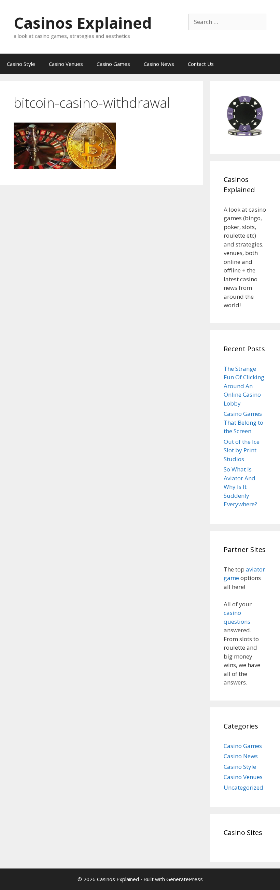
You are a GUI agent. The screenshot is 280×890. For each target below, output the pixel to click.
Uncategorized (243, 787)
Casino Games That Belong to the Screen (243, 422)
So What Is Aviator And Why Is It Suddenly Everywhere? (240, 486)
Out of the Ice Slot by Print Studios (242, 450)
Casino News (159, 63)
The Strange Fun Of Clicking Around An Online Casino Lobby (244, 386)
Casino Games (113, 63)
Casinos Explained (83, 22)
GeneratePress (184, 879)
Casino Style (21, 63)
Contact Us (201, 63)
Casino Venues (66, 63)
